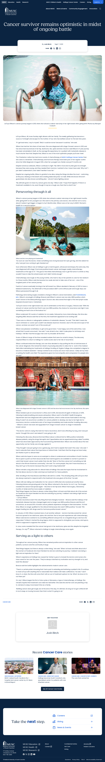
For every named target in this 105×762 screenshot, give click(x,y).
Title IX (83, 759)
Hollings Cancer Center (70, 2)
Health (18, 2)
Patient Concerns (89, 746)
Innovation (93, 9)
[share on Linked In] (57, 48)
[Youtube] (34, 754)
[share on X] (54, 48)
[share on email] (60, 48)
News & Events (62, 9)
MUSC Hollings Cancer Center (72, 157)
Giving (89, 2)
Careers (82, 2)
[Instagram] (29, 754)
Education (11, 2)
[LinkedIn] (31, 754)
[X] (26, 754)
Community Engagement (78, 9)
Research (25, 2)
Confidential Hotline (70, 744)
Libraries (87, 744)
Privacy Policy (76, 759)
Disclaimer (68, 759)
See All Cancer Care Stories (52, 689)
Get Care (67, 746)
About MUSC (50, 9)
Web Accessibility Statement (94, 759)
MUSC (4, 2)
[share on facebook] (51, 48)
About (47, 744)
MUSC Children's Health (53, 2)
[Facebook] (24, 754)
